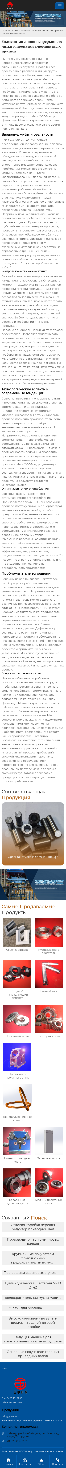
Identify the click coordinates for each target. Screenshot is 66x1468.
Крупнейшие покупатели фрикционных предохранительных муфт (33, 1258)
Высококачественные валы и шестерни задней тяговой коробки (32, 1322)
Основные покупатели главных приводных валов (33, 1354)
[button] (58, 833)
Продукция (24, 1461)
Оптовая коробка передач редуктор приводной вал (33, 1227)
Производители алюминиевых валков (33, 1242)
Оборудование (9, 1416)
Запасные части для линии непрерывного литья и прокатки (32, 1420)
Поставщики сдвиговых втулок (30, 1273)
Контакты (57, 1461)
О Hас (41, 1461)
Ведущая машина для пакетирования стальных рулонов (33, 1339)
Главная (6, 30)
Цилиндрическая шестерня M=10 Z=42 (33, 1285)
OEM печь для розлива (23, 1308)
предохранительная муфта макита (33, 1298)
